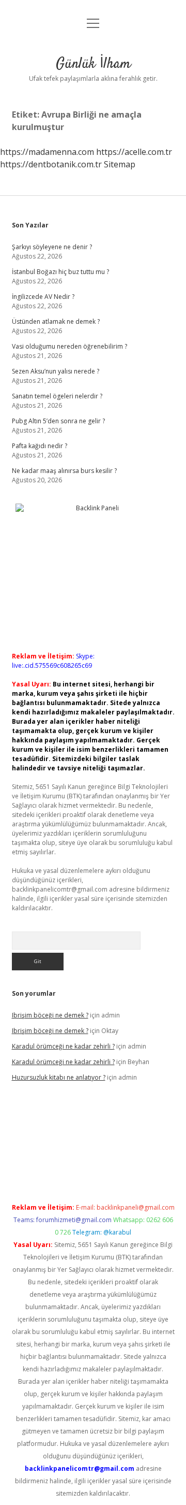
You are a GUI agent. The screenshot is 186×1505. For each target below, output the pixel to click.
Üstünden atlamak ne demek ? (56, 321)
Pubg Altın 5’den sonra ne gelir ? (58, 421)
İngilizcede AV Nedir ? (43, 296)
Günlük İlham (93, 64)
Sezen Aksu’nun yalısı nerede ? (55, 371)
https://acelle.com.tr (134, 151)
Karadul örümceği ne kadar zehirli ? (63, 1046)
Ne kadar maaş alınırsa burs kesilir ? (64, 470)
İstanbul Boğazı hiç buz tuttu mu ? (60, 271)
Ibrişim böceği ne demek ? (50, 1015)
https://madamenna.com (47, 151)
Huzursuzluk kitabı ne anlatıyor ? (58, 1077)
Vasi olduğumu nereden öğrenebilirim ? (69, 346)
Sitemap (119, 164)
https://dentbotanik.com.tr (51, 164)
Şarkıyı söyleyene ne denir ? (52, 246)
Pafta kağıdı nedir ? (39, 445)
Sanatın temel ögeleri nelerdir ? (57, 396)
